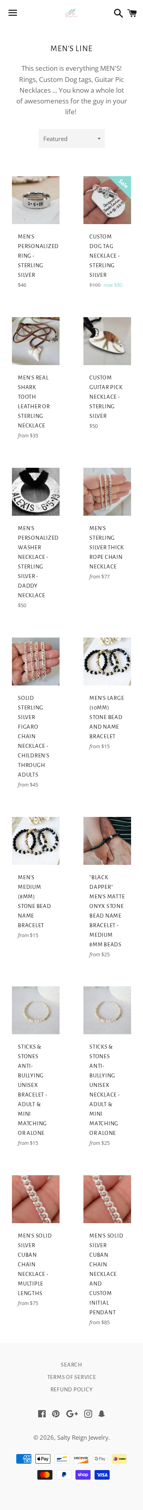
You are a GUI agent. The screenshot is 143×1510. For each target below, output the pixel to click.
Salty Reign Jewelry (82, 1437)
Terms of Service (71, 1377)
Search (71, 1365)
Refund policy (71, 1390)
